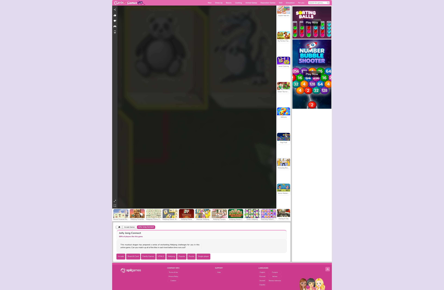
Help (219, 272)
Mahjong (171, 256)
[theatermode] (115, 201)
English (262, 272)
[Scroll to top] (327, 269)
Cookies (173, 281)
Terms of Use (173, 272)
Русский (262, 276)
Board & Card (133, 256)
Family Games (148, 256)
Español (262, 285)
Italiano (274, 276)
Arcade (121, 256)
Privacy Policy (173, 276)
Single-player (203, 256)
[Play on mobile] (115, 32)
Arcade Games (129, 227)
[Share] (115, 9)
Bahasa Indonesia (275, 281)
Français (275, 272)
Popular (182, 256)
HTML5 (161, 256)
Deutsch (262, 281)
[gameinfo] (115, 26)
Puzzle (191, 256)
